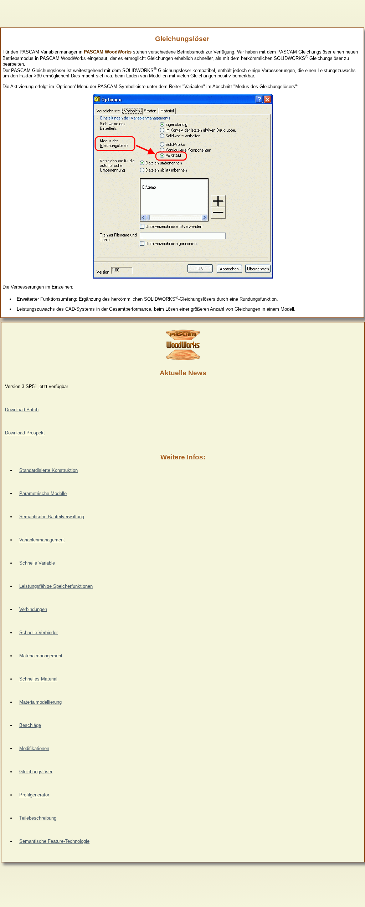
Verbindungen (33, 609)
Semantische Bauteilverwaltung (51, 516)
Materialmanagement (40, 655)
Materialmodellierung (40, 702)
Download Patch (21, 409)
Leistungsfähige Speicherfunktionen (56, 586)
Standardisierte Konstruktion (48, 470)
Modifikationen (34, 748)
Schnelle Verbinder (38, 632)
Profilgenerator (34, 795)
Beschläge (30, 725)
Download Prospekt (25, 432)
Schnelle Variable (37, 563)
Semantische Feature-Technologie (54, 841)
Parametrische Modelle (43, 493)
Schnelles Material (38, 679)
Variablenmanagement (42, 539)
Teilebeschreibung (37, 818)
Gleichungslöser (35, 771)
